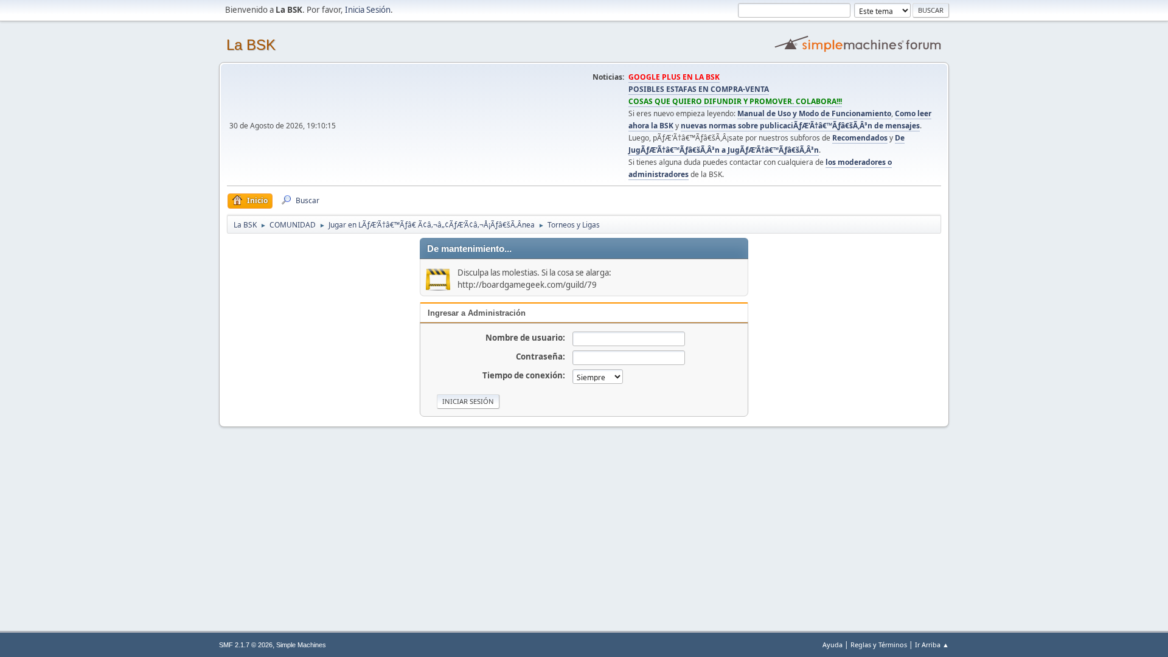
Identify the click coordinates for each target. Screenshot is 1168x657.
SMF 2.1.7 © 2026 (246, 644)
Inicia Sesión (368, 9)
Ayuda (832, 644)
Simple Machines (301, 644)
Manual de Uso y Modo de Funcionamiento (814, 113)
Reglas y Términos (878, 644)
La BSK (251, 44)
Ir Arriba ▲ (932, 644)
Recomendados (860, 138)
